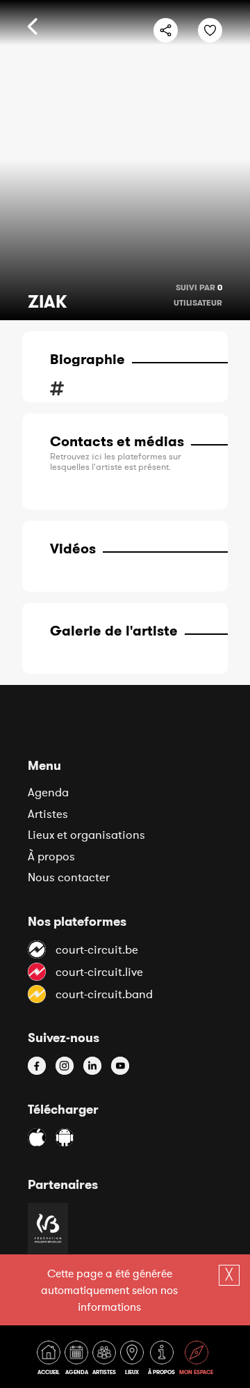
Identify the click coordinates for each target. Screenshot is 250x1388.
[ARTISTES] (105, 1360)
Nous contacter (69, 877)
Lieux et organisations (86, 834)
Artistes (48, 813)
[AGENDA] (78, 1360)
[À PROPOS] (162, 1360)
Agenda (48, 792)
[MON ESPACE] (196, 1360)
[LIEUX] (133, 1360)
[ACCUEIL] (50, 1360)
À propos (51, 856)
